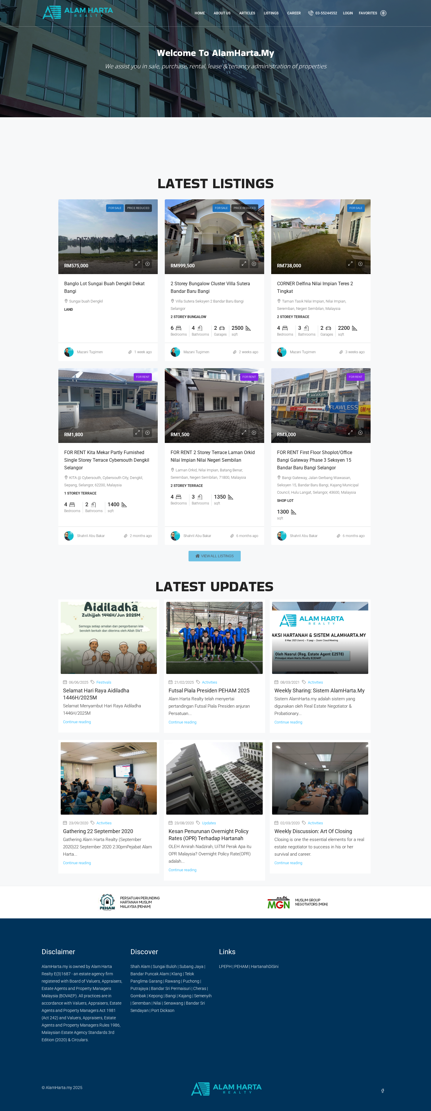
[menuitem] (322, 13)
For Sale (114, 208)
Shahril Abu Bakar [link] (91, 536)
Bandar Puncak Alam (149, 973)
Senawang (173, 1003)
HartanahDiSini (265, 966)
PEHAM (241, 966)
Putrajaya (139, 988)
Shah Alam (140, 966)
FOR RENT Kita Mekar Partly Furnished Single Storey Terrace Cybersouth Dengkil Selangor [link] (106, 460)
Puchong (191, 981)
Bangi (170, 995)
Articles (247, 13)
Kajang (185, 995)
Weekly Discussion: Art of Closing (313, 831)
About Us (222, 13)
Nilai (157, 1003)
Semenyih (203, 995)
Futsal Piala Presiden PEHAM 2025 (209, 690)
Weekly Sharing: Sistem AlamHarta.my (319, 690)
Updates (209, 823)
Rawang (172, 981)
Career (294, 13)
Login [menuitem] (348, 13)
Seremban (141, 1003)
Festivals (103, 682)
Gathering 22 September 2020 (98, 831)
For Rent (143, 376)
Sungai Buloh (165, 966)
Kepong (156, 995)
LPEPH (225, 966)
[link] (108, 236)
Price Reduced (138, 208)
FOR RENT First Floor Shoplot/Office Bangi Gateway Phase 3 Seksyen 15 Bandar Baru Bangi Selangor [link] (314, 460)
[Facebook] (384, 1091)
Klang (177, 973)
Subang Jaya (191, 966)
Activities (209, 682)
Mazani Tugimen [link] (90, 352)
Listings (271, 13)
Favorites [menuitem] (371, 13)
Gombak (138, 995)
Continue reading (77, 722)
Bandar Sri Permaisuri (171, 988)
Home (200, 13)
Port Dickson (162, 1010)
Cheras (199, 988)
